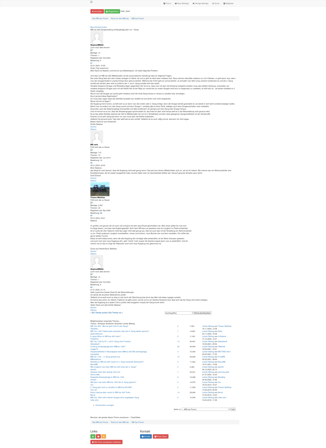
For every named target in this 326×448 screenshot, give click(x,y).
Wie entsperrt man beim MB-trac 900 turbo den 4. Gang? (113, 367)
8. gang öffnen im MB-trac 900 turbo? (105, 336)
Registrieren (113, 11)
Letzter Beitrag (208, 326)
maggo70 (94, 349)
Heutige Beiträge (201, 3)
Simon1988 (95, 374)
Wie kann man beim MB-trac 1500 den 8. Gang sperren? (113, 382)
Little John (94, 400)
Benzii (92, 395)
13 (178, 341)
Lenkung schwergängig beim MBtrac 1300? (107, 346)
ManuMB (94, 364)
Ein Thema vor (115, 312)
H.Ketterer (94, 339)
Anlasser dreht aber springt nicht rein (105, 372)
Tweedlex (94, 328)
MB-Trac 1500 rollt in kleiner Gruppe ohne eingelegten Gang (114, 397)
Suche (217, 3)
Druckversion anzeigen (105, 405)
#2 (91, 162)
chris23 (93, 379)
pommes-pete (223, 372)
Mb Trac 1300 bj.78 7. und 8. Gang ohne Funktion (110, 341)
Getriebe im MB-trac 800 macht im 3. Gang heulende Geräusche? (117, 361)
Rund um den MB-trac (120, 18)
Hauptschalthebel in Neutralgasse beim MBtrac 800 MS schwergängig (118, 351)
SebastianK (95, 344)
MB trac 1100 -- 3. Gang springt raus (105, 356)
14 (178, 392)
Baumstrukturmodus (98, 27)
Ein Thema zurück (99, 312)
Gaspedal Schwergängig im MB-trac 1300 (107, 377)
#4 (91, 287)
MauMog (221, 377)
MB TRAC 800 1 (224, 351)
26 (178, 346)
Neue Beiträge (183, 3)
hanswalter (94, 354)
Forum (168, 3)
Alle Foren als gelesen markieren (107, 442)
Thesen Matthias (225, 326)
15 (178, 356)
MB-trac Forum (138, 18)
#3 (91, 215)
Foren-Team (161, 436)
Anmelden (98, 11)
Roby (220, 331)
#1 (91, 63)
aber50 (93, 369)
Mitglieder (229, 3)
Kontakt (147, 436)
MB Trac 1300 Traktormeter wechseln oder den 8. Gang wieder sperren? (119, 331)
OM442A (221, 346)
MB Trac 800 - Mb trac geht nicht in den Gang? (109, 326)
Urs (91, 384)
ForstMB (221, 356)
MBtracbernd (95, 359)
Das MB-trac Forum (100, 18)
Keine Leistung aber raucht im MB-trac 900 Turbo (110, 392)
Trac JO (93, 389)
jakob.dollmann (96, 333)
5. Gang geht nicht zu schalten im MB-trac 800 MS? (111, 387)
